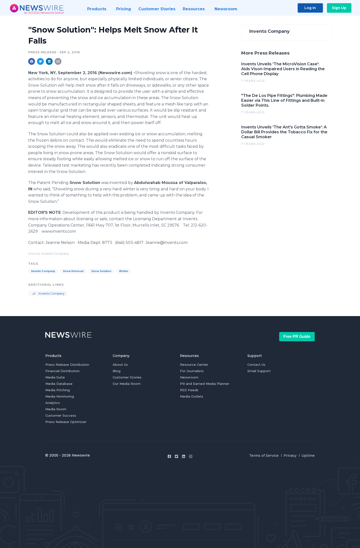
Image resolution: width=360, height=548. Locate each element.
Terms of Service (264, 455)
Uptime (308, 455)
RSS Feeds (189, 390)
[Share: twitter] (40, 61)
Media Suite (55, 377)
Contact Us (256, 364)
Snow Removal (73, 271)
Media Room (55, 409)
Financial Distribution (62, 371)
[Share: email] (58, 61)
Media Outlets (191, 396)
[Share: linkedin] (49, 61)
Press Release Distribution (67, 364)
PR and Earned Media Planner (204, 384)
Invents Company (43, 271)
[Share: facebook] (31, 61)
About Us (120, 364)
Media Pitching (57, 390)
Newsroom (189, 377)
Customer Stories (127, 377)
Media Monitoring (59, 396)
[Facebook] (169, 456)
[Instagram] (190, 456)
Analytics (52, 403)
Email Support (259, 371)
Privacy (290, 455)
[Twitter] (176, 456)
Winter (123, 271)
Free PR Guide (296, 336)
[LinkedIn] (183, 456)
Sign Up (339, 8)
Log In (310, 8)
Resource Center (194, 364)
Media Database (58, 384)
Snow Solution (101, 271)
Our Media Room (127, 384)
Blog (116, 371)
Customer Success (60, 415)
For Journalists (192, 371)
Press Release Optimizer (65, 422)
